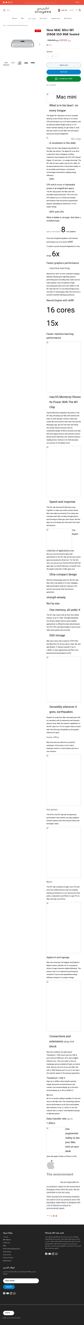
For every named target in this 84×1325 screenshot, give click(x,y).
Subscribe (9, 1287)
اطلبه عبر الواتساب (65, 79)
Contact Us (6, 1243)
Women (14, 18)
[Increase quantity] (56, 56)
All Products (68, 18)
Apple (50, 45)
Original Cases (55, 18)
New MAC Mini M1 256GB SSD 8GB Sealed (17, 25)
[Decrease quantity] (48, 56)
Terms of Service (8, 1258)
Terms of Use (7, 1255)
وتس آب (5, 1237)
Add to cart (64, 65)
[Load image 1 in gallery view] (22, 43)
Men (22, 18)
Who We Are (7, 1240)
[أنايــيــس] (42, 10)
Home (4, 25)
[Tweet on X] (51, 1216)
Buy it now (63, 72)
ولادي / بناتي (32, 18)
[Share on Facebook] (53, 1216)
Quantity (49, 52)
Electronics (43, 18)
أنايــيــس (8, 1318)
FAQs (4, 1246)
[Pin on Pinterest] (56, 1216)
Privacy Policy (7, 1252)
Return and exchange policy (11, 1249)
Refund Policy (7, 1261)
